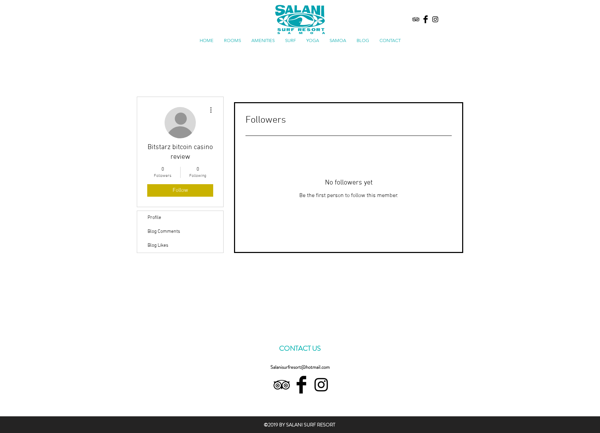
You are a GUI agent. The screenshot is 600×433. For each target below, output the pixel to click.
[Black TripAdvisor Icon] (416, 19)
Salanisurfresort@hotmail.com (300, 366)
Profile (154, 218)
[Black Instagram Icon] (435, 19)
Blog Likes (158, 245)
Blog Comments (164, 232)
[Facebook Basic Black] (426, 19)
